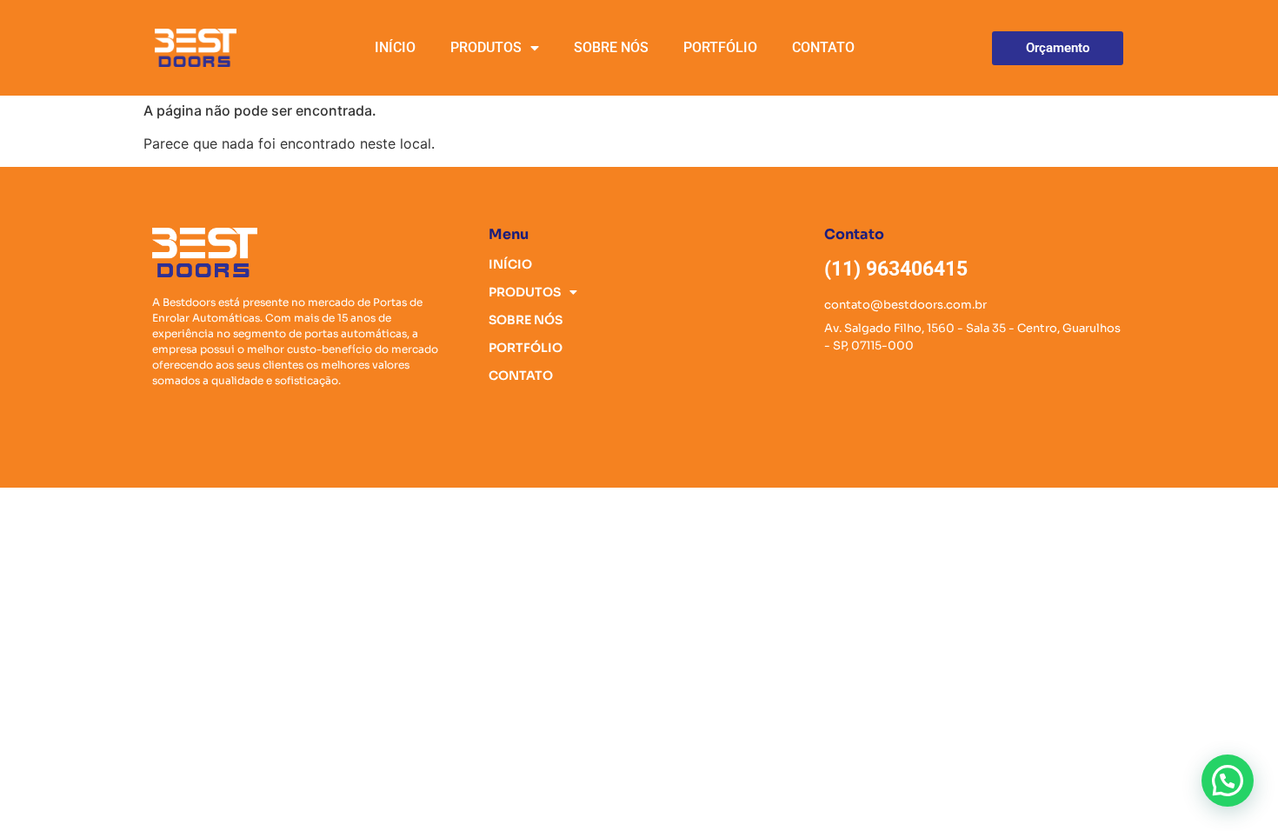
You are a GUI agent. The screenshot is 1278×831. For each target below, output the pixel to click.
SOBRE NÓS (611, 47)
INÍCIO (395, 47)
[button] (1227, 781)
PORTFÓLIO (720, 47)
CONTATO (823, 47)
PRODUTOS (486, 47)
